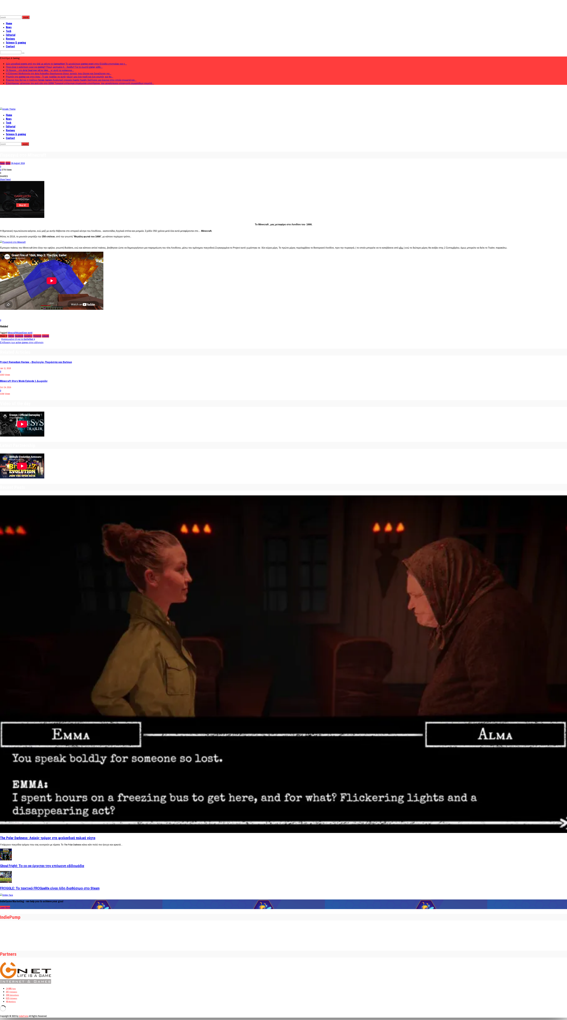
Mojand (19, 332)
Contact (10, 46)
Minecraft (12, 332)
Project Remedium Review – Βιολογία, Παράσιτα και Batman (36, 362)
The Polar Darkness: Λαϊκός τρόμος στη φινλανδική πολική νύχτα (47, 838)
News (9, 27)
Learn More (5, 907)
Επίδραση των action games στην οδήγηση (21, 342)
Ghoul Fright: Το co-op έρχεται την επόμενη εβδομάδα (42, 865)
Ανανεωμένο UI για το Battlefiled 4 (18, 339)
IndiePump (23, 1016)
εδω (401, 248)
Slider (7, 163)
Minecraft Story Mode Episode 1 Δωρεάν (24, 381)
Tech (8, 31)
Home (9, 23)
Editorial (10, 35)
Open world (27, 332)
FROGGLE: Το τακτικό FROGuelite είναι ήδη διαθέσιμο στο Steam (50, 888)
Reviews (10, 39)
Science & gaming (16, 42)
